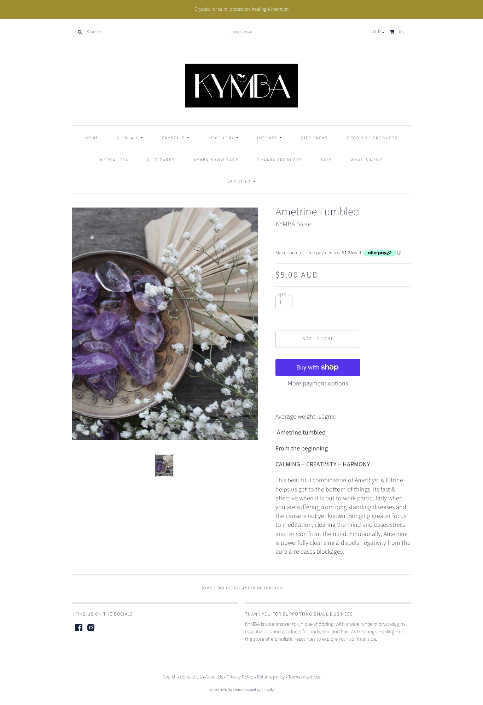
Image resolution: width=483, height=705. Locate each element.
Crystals (174, 138)
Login (235, 32)
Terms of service (304, 677)
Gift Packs (314, 138)
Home (92, 138)
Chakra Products (279, 160)
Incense (268, 138)
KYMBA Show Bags (216, 160)
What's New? (367, 160)
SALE (326, 160)
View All (128, 138)
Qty (282, 295)
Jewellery (221, 138)
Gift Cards (161, 160)
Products (227, 588)
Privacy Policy (240, 677)
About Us (240, 182)
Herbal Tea (114, 160)
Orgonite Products (372, 138)
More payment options (318, 383)
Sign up (247, 32)
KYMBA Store (293, 224)
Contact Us (191, 677)
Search (169, 677)
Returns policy (271, 677)
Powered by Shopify (258, 690)
